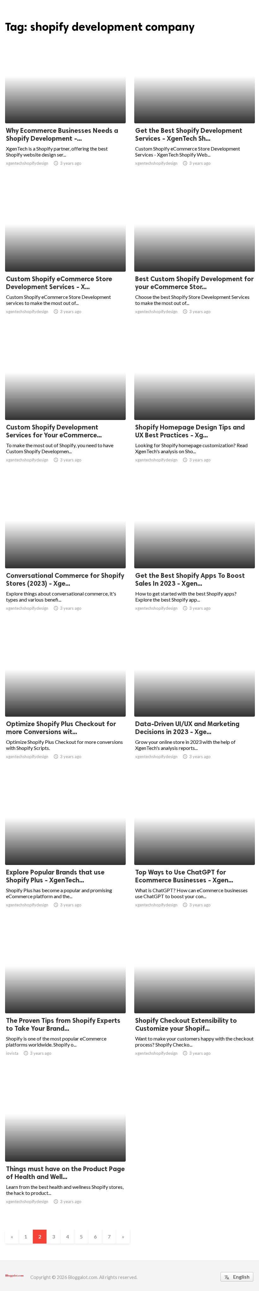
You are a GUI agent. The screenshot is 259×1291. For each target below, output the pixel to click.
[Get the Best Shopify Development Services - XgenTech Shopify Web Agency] (194, 107)
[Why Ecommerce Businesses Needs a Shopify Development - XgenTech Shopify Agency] (65, 107)
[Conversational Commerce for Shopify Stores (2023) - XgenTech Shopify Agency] (65, 552)
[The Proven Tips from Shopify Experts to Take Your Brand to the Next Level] (65, 997)
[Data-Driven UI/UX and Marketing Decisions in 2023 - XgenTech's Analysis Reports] (194, 700)
